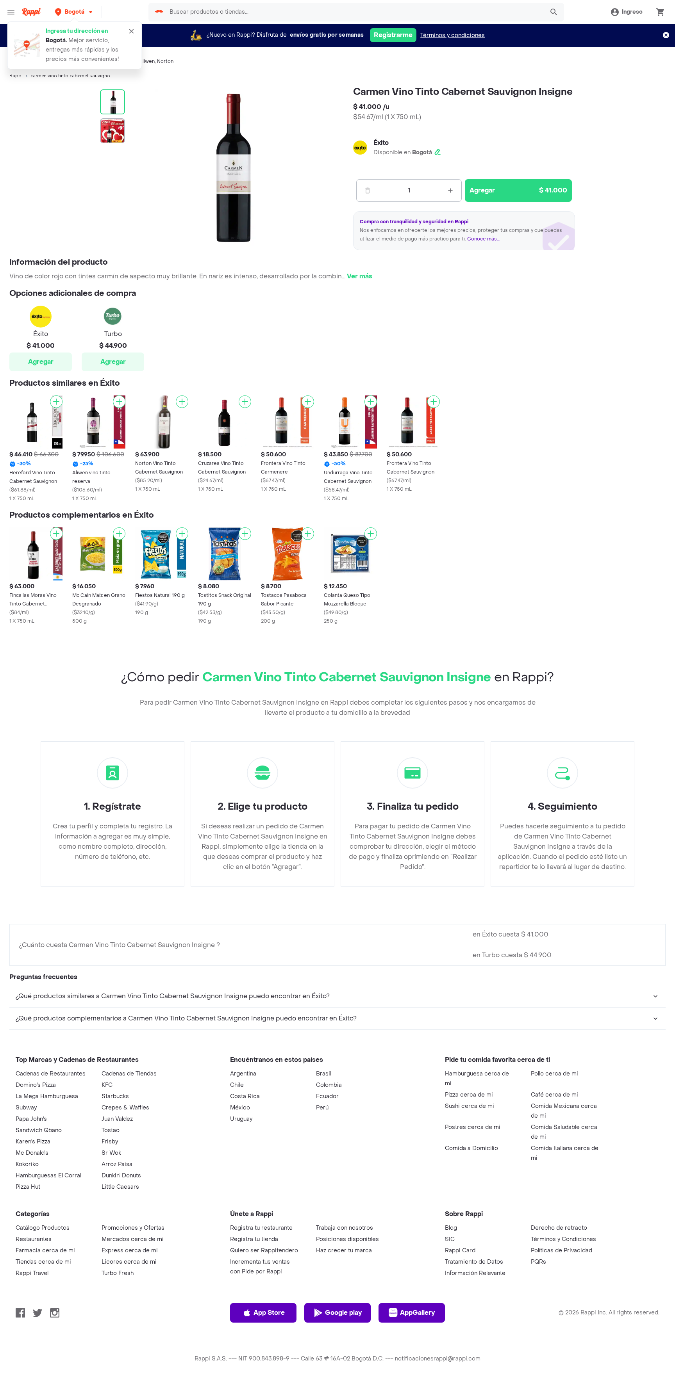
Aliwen (147, 61)
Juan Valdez (117, 1119)
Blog (451, 1228)
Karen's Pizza (33, 1141)
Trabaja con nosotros (344, 1228)
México (240, 1107)
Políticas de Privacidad (561, 1250)
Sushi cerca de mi (469, 1106)
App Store (269, 1313)
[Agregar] (56, 401)
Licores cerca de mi (129, 1262)
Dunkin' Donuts (121, 1175)
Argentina (243, 1073)
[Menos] (367, 190)
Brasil (323, 1073)
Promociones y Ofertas (133, 1228)
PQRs (538, 1262)
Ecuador (327, 1096)
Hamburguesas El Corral (48, 1175)
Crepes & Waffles (125, 1107)
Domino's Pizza (36, 1085)
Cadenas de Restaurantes (51, 1073)
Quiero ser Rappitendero (264, 1250)
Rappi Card (460, 1250)
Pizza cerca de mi (469, 1095)
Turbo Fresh (118, 1273)
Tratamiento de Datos (474, 1262)
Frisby (110, 1141)
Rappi (16, 76)
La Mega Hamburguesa (47, 1096)
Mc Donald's (32, 1153)
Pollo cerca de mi (554, 1073)
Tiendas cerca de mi (43, 1262)
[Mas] (450, 190)
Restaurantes (34, 1239)
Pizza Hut (28, 1187)
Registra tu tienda (254, 1239)
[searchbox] (354, 12)
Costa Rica (245, 1096)
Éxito (381, 143)
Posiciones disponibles (347, 1239)
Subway (26, 1107)
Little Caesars (120, 1187)
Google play (343, 1313)
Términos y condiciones (452, 35)
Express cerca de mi (130, 1250)
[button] (74, 12)
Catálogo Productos (43, 1228)
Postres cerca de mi (472, 1127)
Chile (237, 1085)
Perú (322, 1107)
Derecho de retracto (559, 1228)
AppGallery (417, 1313)
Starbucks (115, 1096)
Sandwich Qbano (39, 1130)
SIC (450, 1239)
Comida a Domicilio (471, 1148)
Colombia (329, 1085)
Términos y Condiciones (563, 1239)
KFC (107, 1085)
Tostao (111, 1130)
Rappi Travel (32, 1273)
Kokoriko (27, 1164)
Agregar (41, 362)
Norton (165, 61)
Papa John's (31, 1119)
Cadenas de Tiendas (129, 1073)
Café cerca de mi (554, 1095)
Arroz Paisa (117, 1164)
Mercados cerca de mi (133, 1239)
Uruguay (241, 1119)
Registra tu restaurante (261, 1228)
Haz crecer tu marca (344, 1250)
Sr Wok (111, 1153)
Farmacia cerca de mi (45, 1250)
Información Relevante (475, 1273)
